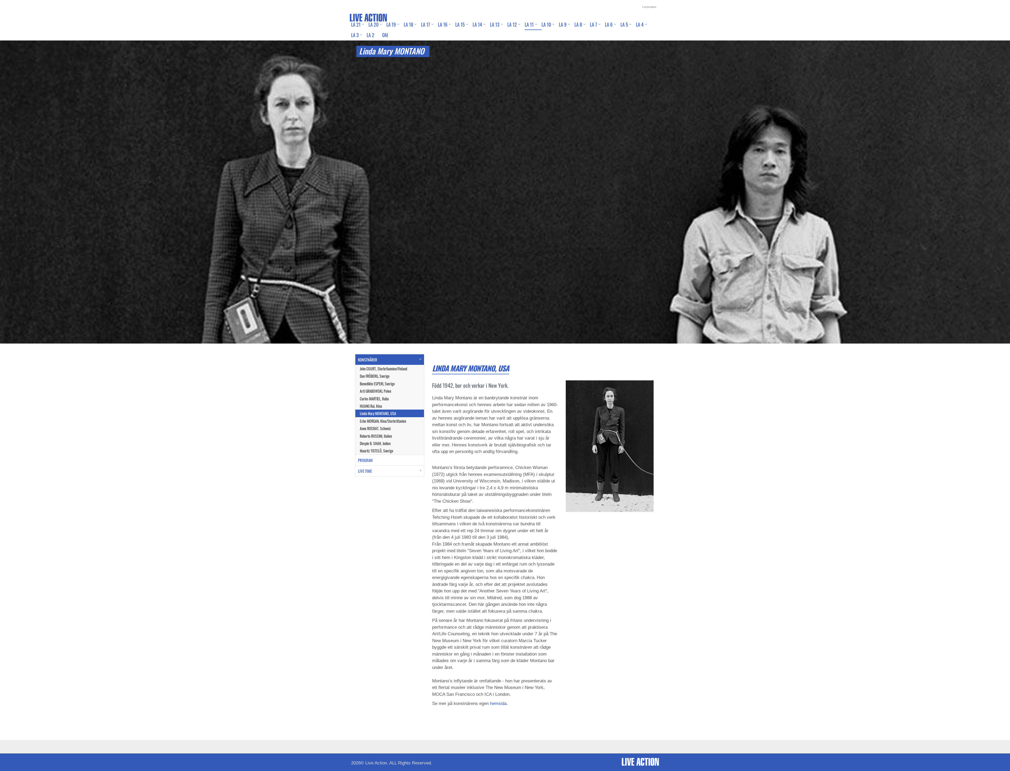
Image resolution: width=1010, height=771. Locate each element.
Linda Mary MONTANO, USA (378, 413)
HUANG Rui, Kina (371, 406)
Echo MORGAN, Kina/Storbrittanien (383, 421)
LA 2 (370, 35)
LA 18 (408, 24)
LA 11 (529, 24)
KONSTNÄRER (367, 359)
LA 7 (593, 24)
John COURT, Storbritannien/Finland (383, 368)
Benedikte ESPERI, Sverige (377, 383)
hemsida (498, 703)
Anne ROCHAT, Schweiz (375, 428)
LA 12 (512, 24)
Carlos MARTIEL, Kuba (374, 398)
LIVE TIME (365, 471)
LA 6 (609, 24)
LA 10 (546, 24)
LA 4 (640, 24)
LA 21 (356, 24)
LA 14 (477, 24)
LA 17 (425, 24)
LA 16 (442, 24)
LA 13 (494, 24)
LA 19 (391, 24)
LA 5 (624, 24)
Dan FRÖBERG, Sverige (375, 376)
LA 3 (355, 35)
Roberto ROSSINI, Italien (376, 436)
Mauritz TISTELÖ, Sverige (376, 450)
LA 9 (563, 24)
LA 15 (460, 24)
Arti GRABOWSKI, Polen (375, 391)
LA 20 (373, 24)
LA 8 (578, 24)
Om (385, 35)
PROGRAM (365, 460)
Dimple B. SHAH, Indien (375, 443)
